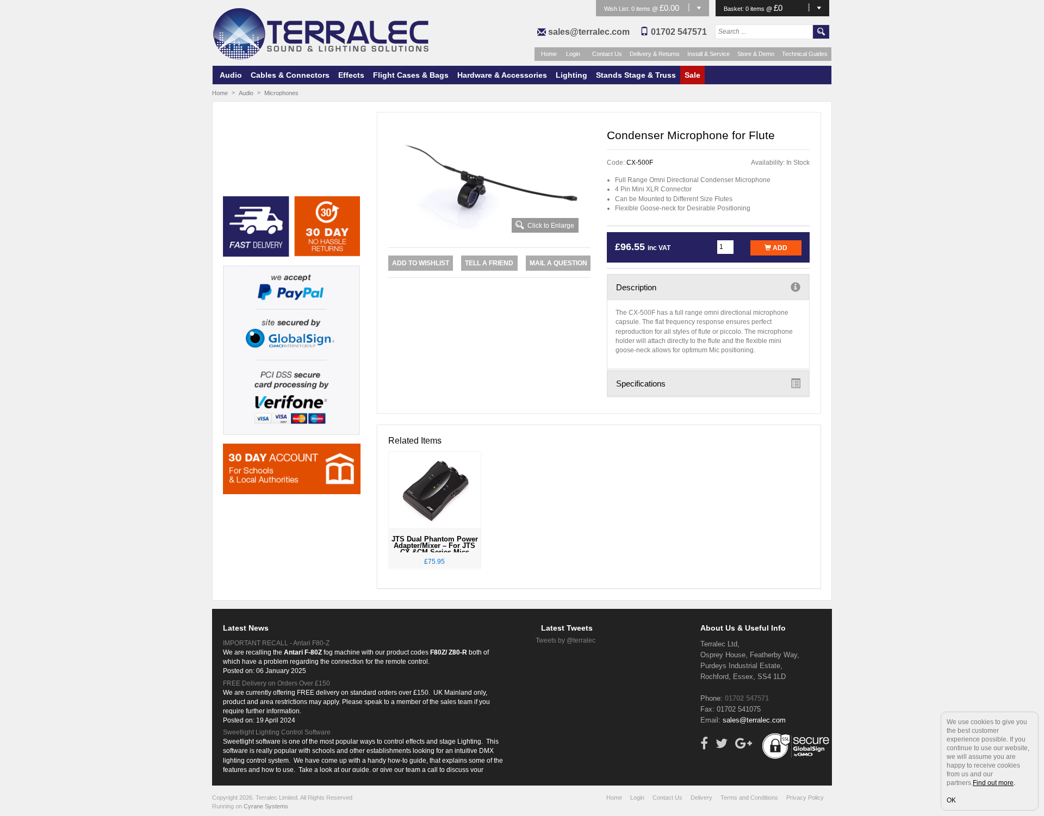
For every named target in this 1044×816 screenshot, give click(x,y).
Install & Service (708, 54)
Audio (231, 75)
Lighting (571, 75)
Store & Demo (755, 54)
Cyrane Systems (266, 806)
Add (779, 248)
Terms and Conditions (749, 797)
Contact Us (607, 54)
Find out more (993, 783)
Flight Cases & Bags (411, 75)
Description (636, 287)
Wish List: (617, 8)
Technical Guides (805, 54)
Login (573, 54)
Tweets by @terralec (565, 640)
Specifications (641, 383)
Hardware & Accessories (502, 75)
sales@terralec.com (589, 31)
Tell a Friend (489, 263)
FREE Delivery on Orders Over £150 (276, 683)
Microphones (281, 93)
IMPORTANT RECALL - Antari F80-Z (276, 643)
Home (549, 54)
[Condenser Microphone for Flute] (489, 184)
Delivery (701, 797)
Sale (692, 75)
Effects (351, 75)
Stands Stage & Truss (636, 75)
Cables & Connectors (290, 75)
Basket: (734, 8)
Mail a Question (558, 263)
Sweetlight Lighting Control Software (277, 732)
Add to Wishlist (420, 263)
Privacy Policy (805, 797)
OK (951, 800)
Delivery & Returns (655, 54)
